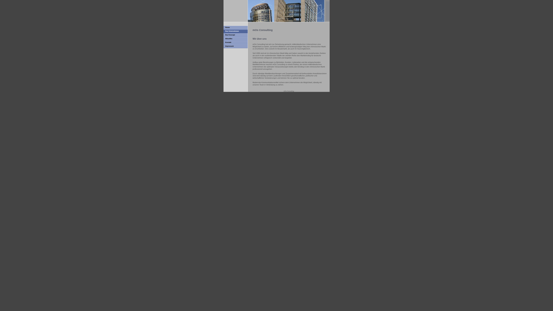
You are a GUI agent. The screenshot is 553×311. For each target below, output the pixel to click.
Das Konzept (230, 35)
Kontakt (228, 42)
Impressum (229, 46)
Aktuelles (228, 38)
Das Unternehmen (232, 31)
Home (227, 27)
